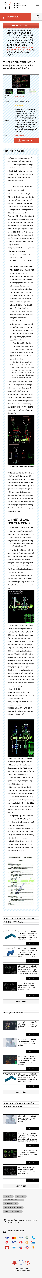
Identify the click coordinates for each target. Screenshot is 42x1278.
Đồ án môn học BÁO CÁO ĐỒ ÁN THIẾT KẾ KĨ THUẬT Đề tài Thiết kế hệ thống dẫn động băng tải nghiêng (27, 1060)
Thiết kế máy (8, 1196)
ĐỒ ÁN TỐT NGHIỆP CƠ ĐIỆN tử (12, 1211)
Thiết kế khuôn (20, 1196)
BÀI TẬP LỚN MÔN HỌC (14, 1013)
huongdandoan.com (22, 101)
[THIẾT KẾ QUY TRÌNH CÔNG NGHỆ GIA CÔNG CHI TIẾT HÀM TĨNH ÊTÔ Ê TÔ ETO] (21, 81)
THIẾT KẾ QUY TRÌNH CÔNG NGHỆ (13, 1207)
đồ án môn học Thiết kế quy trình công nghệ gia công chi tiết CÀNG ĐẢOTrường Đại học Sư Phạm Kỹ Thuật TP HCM (27, 952)
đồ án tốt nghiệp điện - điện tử (13, 1200)
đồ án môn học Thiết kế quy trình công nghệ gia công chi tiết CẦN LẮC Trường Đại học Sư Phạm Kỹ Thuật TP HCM (27, 935)
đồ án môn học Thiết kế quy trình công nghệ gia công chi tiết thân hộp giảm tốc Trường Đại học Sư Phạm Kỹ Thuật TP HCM (28, 969)
